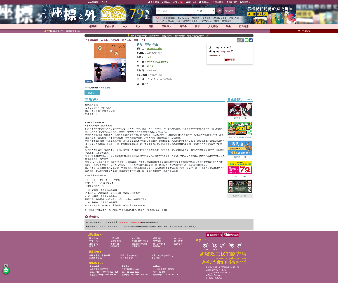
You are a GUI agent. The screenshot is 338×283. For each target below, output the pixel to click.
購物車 (167, 2)
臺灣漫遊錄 (226, 20)
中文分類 (93, 240)
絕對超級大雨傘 (219, 18)
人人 (149, 57)
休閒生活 (115, 40)
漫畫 (228, 26)
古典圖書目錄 (126, 257)
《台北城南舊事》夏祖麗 (187, 20)
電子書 (183, 26)
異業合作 (93, 246)
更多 (249, 99)
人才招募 (136, 238)
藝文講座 (233, 2)
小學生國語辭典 (168, 18)
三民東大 (166, 26)
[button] (240, 197)
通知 (178, 2)
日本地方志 (105, 87)
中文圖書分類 (92, 87)
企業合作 (178, 243)
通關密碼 (93, 243)
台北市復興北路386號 (99, 269)
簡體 (151, 26)
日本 (143, 40)
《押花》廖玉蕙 (167, 20)
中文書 (104, 40)
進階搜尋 (229, 10)
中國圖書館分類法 (140, 240)
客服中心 (206, 2)
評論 (242, 40)
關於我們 (93, 238)
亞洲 (136, 40)
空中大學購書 (159, 243)
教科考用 (244, 26)
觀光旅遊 (126, 40)
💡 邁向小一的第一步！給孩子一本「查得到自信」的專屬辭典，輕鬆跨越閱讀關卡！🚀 (154, 35)
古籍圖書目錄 (95, 257)
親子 (197, 26)
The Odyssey (183, 18)
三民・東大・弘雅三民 (99, 255)
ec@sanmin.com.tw (107, 274)
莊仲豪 (150, 65)
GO (219, 10)
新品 (109, 26)
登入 (105, 2)
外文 (138, 26)
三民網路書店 (91, 40)
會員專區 (154, 2)
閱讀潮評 (115, 246)
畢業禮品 (155, 257)
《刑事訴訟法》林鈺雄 (209, 20)
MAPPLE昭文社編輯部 (158, 61)
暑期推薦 (206, 18)
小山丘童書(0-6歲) (128, 255)
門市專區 (115, 238)
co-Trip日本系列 (154, 48)
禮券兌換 (157, 238)
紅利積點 (178, 238)
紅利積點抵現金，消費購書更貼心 (62, 30)
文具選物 (213, 26)
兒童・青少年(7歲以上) (162, 255)
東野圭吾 (196, 18)
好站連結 (157, 246)
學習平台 (246, 2)
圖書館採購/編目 (139, 243)
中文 (125, 26)
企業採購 (94, 2)
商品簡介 (92, 92)
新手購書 (178, 240)
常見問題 (157, 240)
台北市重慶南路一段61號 (163, 269)
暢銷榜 (93, 26)
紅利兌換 (192, 2)
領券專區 (219, 2)
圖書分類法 (116, 240)
